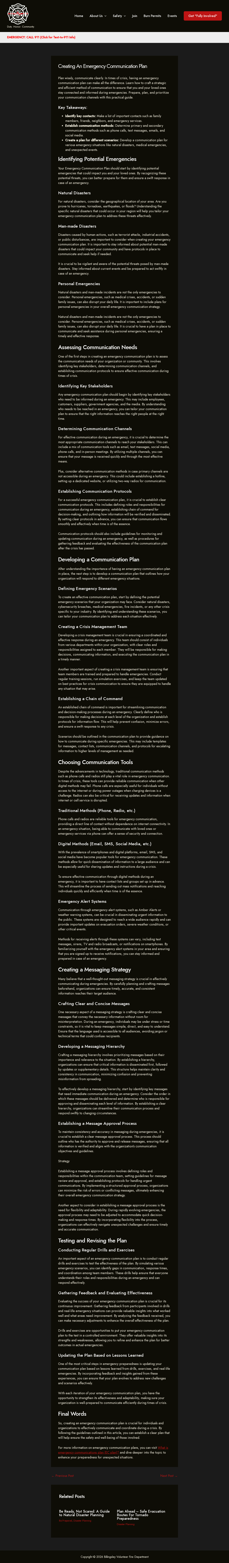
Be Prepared (65, 1520)
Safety (117, 16)
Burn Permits (152, 16)
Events (172, 16)
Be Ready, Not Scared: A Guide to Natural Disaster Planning (84, 1513)
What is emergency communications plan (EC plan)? (113, 1450)
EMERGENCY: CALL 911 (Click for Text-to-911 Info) (41, 37)
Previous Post (62, 1475)
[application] (104, 16)
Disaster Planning (82, 1520)
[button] (203, 16)
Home (79, 16)
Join (134, 16)
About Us (96, 16)
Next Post (169, 1475)
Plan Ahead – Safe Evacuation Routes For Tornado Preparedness (141, 1515)
